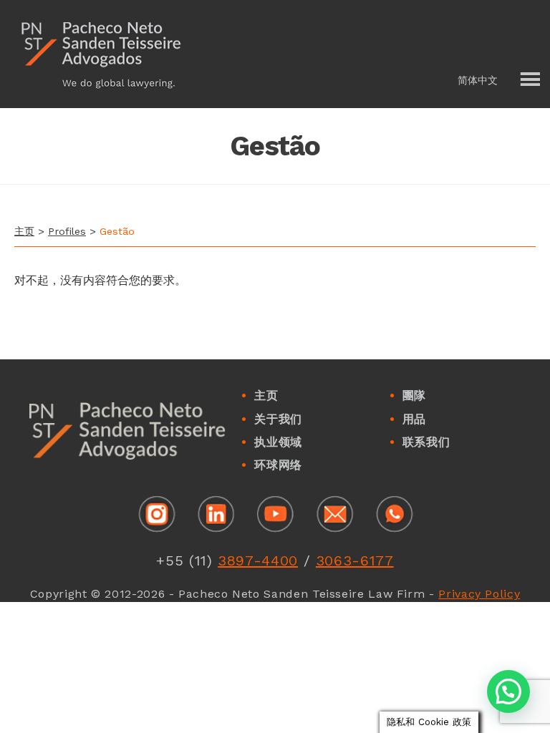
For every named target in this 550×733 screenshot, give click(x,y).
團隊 (414, 395)
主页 (24, 231)
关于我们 (278, 419)
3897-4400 (258, 560)
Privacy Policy (479, 594)
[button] (489, 80)
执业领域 (278, 442)
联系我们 (426, 442)
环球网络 (278, 465)
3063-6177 (355, 560)
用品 (414, 419)
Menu (529, 80)
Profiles (67, 231)
